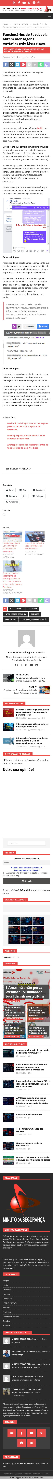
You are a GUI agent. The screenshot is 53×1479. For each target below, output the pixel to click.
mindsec (35, 614)
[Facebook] (19, 3)
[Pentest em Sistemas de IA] (14, 939)
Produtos (7, 1312)
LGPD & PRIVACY (10, 1303)
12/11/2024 (22, 730)
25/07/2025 (11, 1037)
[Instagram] (38, 3)
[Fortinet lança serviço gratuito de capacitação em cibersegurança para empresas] (8, 712)
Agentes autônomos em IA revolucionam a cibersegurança (27, 1392)
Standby (6, 1321)
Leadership (7, 1298)
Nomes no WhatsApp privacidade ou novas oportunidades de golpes (33, 1158)
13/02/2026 (11, 1019)
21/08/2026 (22, 1056)
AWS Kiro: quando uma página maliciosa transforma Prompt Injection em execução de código (32, 1100)
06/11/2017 (10, 57)
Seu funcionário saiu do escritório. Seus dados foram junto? (33, 1051)
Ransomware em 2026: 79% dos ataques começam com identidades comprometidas (31, 1067)
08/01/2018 (22, 746)
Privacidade (25, 890)
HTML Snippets (15, 1478)
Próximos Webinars (11, 1316)
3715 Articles (39, 652)
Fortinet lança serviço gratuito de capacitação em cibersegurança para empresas (32, 712)
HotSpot (6, 1294)
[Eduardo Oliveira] (6, 1393)
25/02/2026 (11, 1001)
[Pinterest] (34, 3)
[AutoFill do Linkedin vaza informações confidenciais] (35, 536)
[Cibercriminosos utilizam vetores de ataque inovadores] (8, 727)
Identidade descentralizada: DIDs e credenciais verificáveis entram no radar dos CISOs (33, 1084)
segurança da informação (34, 619)
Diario (5, 1285)
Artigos (6, 1280)
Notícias (6, 1307)
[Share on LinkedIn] (17, 64)
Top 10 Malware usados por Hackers (29, 1130)
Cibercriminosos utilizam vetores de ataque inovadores (32, 725)
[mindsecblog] (6, 1342)
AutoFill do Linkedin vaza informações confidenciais (34, 546)
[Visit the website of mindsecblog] (16, 665)
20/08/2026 (22, 1073)
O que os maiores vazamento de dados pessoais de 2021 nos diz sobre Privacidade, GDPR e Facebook (12, 580)
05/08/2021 (22, 718)
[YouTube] (24, 3)
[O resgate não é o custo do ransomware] (8, 1146)
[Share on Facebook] (6, 64)
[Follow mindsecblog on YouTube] (30, 665)
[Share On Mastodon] (47, 64)
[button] (49, 16)
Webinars (10, 963)
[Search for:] (26, 843)
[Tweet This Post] (11, 64)
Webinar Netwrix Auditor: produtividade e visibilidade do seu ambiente (14, 1027)
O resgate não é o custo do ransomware (29, 1144)
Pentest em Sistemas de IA (29, 1114)
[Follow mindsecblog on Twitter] (25, 665)
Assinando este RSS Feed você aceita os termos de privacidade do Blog (25, 874)
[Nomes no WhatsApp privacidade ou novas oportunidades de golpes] (8, 1160)
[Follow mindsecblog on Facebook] (20, 665)
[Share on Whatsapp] (41, 64)
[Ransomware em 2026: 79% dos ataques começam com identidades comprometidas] (14, 930)
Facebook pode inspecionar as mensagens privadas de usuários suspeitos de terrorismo (27, 426)
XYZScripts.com (37, 1478)
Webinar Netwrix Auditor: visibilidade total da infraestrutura (14, 1011)
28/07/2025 (35, 1019)
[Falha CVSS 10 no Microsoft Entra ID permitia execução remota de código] (26, 921)
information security (15, 614)
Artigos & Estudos (15, 1044)
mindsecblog (24, 57)
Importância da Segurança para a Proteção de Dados (38, 1030)
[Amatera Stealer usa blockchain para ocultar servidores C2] (38, 939)
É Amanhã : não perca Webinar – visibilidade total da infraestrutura (25, 992)
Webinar (6, 1325)
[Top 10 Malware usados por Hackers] (8, 1132)
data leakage (16, 609)
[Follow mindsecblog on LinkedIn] (35, 665)
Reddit (40, 128)
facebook (32, 609)
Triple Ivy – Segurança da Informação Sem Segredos (37, 1011)
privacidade (10, 619)
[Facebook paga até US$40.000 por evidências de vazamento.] (12, 536)
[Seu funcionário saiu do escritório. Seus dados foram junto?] (14, 921)
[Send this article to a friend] (29, 64)
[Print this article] (35, 64)
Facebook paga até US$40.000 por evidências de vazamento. (11, 547)
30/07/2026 (22, 1163)
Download (7, 1289)
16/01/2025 (35, 1037)
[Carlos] (6, 1380)
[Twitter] (29, 3)
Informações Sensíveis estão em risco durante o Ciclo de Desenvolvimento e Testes (32, 741)
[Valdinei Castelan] (6, 1355)
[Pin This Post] (23, 64)
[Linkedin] (14, 3)
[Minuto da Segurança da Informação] (26, 11)
